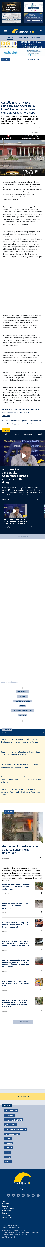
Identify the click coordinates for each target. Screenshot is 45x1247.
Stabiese (10, 38)
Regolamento (6, 1211)
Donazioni (5, 1213)
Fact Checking (7, 1217)
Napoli (39, 434)
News (17, 434)
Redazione (5, 1204)
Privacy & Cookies (8, 1208)
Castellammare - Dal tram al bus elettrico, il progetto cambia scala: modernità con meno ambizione (20, 412)
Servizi (4, 1201)
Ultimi (7, 434)
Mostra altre (23, 1022)
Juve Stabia (28, 434)
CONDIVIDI (33, 59)
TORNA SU (22, 1097)
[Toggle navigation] (5, 30)
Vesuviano (36, 38)
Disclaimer (5, 1206)
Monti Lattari (23, 38)
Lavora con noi (7, 1215)
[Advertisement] (22, 81)
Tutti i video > (22, 536)
